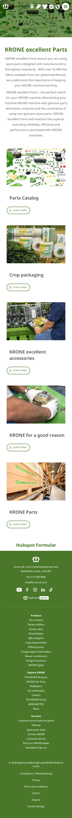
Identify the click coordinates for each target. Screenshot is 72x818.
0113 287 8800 (38, 577)
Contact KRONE (36, 734)
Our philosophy (36, 690)
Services (36, 716)
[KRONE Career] (51, 6)
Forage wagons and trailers (36, 651)
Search (36, 793)
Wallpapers (36, 686)
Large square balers (36, 642)
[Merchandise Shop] (45, 6)
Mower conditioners (36, 656)
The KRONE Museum (36, 677)
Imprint (36, 799)
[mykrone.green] (38, 6)
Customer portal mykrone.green (36, 720)
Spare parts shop (36, 729)
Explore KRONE (36, 672)
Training (36, 725)
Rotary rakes (36, 629)
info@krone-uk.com (36, 582)
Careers (36, 695)
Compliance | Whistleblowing (36, 773)
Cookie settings (36, 806)
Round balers (36, 633)
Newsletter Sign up (36, 747)
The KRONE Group (36, 699)
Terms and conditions (36, 786)
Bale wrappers (36, 638)
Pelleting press (36, 647)
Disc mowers (36, 620)
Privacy (36, 780)
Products (36, 615)
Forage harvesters (36, 660)
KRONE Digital (36, 665)
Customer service (36, 738)
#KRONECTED (36, 704)
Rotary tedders (36, 624)
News (36, 708)
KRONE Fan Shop (36, 681)
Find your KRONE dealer (36, 743)
